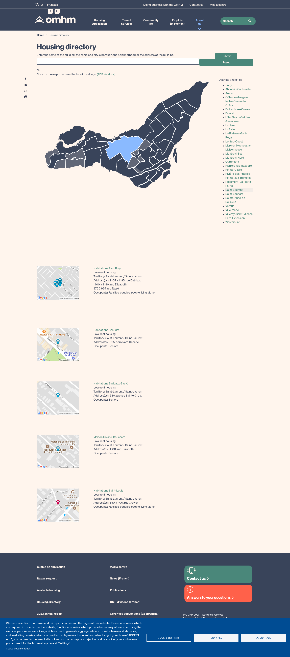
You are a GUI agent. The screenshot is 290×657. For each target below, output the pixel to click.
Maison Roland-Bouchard (109, 437)
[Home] (55, 20)
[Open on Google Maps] (58, 282)
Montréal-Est (233, 153)
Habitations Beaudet (106, 330)
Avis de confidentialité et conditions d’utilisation (208, 618)
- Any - (229, 85)
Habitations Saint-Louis (108, 490)
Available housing (48, 590)
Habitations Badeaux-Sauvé (110, 383)
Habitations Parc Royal (107, 268)
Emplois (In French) (177, 21)
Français (52, 4)
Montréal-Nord (234, 157)
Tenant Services (127, 21)
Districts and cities (230, 79)
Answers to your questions (209, 597)
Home (40, 35)
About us (200, 21)
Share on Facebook (25, 78)
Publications (118, 590)
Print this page (25, 96)
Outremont (232, 161)
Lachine (230, 125)
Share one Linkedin (25, 84)
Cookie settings (168, 637)
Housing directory (49, 602)
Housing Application (99, 21)
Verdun (229, 206)
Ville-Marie (232, 210)
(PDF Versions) (106, 74)
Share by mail (25, 90)
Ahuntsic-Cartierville (238, 89)
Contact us (196, 4)
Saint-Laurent (234, 189)
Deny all (216, 637)
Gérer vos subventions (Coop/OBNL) (134, 613)
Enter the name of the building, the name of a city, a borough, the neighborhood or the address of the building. (105, 55)
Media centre (218, 4)
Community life (151, 21)
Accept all (263, 637)
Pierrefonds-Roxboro (238, 165)
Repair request (47, 578)
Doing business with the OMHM (163, 4)
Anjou (229, 93)
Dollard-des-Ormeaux (239, 109)
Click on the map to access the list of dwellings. (76, 72)
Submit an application (51, 567)
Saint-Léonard (234, 194)
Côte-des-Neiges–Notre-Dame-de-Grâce (236, 101)
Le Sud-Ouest (234, 141)
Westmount (232, 222)
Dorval (229, 113)
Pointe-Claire (233, 169)
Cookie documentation (18, 648)
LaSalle (230, 129)
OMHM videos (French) (125, 602)
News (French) (119, 578)
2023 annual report (49, 613)
